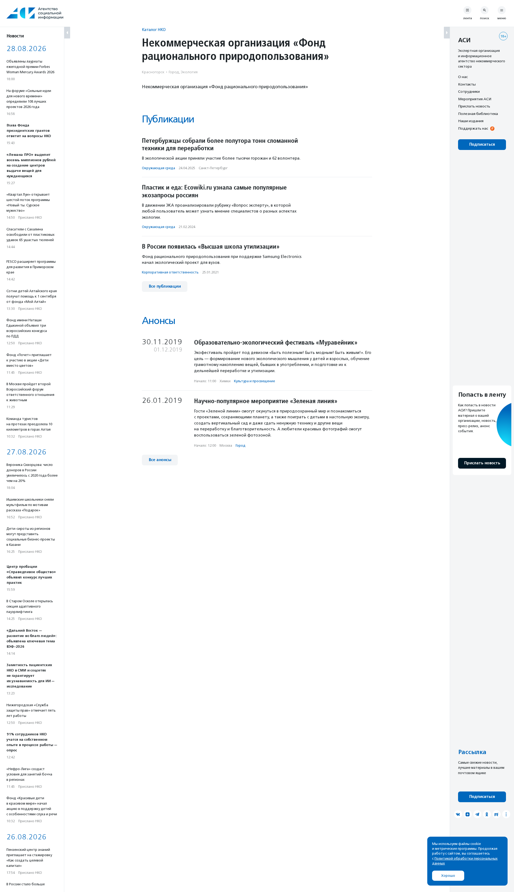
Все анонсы (160, 459)
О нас (463, 77)
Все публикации (165, 286)
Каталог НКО (154, 29)
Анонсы (158, 320)
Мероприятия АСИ (474, 99)
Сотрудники (469, 91)
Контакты (467, 84)
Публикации (168, 119)
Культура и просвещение (254, 381)
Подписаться (482, 144)
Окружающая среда (158, 168)
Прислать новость (474, 106)
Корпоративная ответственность (170, 272)
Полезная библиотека (478, 113)
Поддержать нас (473, 128)
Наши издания (470, 121)
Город (240, 445)
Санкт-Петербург (213, 168)
